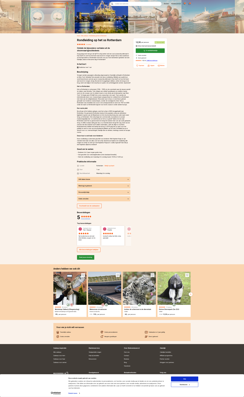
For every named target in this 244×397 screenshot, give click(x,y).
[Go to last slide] (78, 17)
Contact (126, 355)
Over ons (127, 352)
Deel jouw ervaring (85, 257)
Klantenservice (176, 4)
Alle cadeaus (75, 4)
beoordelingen (85, 218)
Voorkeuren (183, 384)
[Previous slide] (77, 236)
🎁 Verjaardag (95, 4)
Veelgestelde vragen (95, 352)
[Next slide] (125, 17)
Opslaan (141, 65)
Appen (152, 65)
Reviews (166, 4)
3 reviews (88, 44)
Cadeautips (85, 4)
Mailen (162, 65)
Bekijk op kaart (109, 166)
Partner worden (164, 359)
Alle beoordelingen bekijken (88, 250)
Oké (184, 379)
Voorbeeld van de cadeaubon (89, 206)
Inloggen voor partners (167, 362)
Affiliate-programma (166, 355)
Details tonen (72, 393)
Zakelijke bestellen (165, 352)
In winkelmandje (151, 50)
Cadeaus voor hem (59, 355)
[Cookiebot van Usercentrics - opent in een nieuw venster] (55, 393)
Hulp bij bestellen (94, 355)
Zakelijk (105, 4)
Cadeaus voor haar (59, 359)
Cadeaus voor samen (60, 362)
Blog (125, 362)
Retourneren (92, 359)
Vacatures (127, 366)
